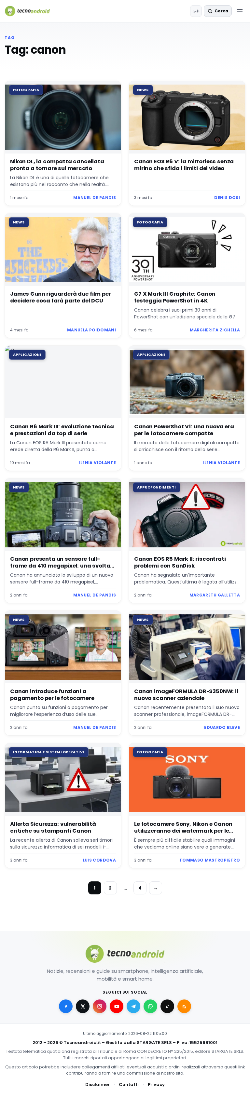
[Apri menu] (239, 11)
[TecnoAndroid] (31, 11)
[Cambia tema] (196, 11)
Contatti (129, 1084)
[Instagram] (99, 1006)
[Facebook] (66, 1006)
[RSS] (184, 1006)
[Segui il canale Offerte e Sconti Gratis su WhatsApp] (150, 1006)
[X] (83, 1006)
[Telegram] (133, 1006)
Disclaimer (97, 1084)
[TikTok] (167, 1006)
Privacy (156, 1084)
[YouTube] (116, 1006)
